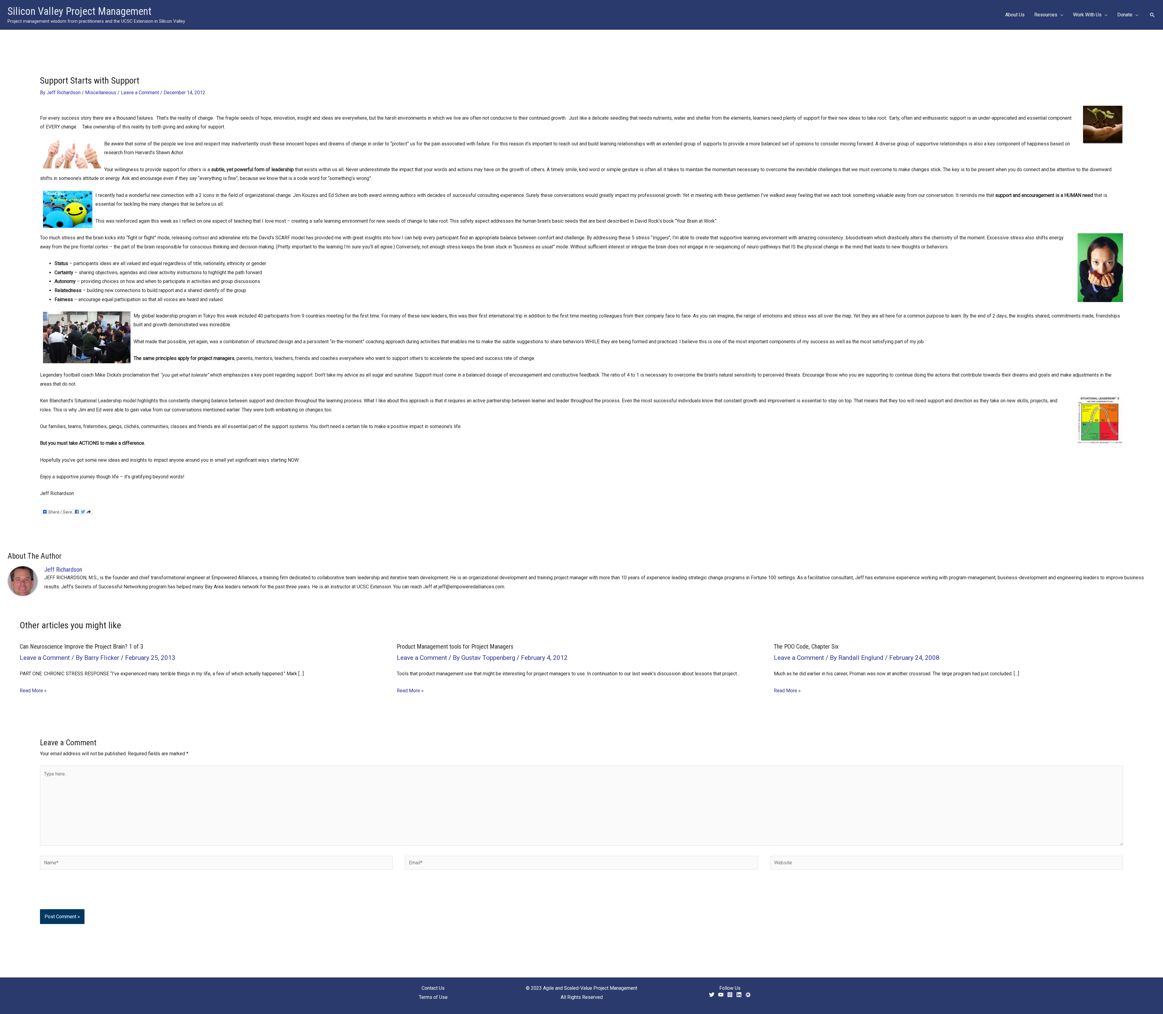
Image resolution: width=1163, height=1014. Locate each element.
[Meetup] (748, 994)
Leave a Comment (140, 92)
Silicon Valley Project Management (79, 11)
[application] (1060, 14)
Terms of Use (433, 997)
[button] (1152, 15)
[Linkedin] (739, 994)
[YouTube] (721, 994)
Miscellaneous (100, 92)
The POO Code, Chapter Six (806, 646)
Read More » (33, 690)
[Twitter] (711, 994)
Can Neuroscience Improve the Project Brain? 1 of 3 (81, 646)
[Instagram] (730, 994)
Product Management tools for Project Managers (455, 646)
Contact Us (433, 988)
